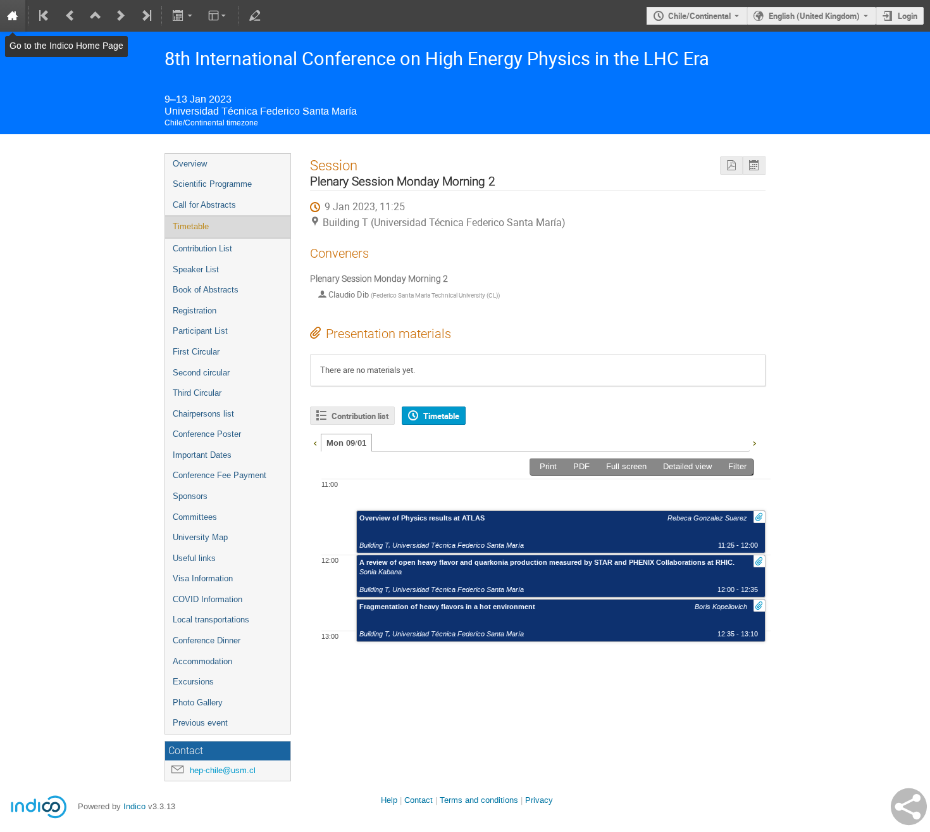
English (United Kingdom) (814, 16)
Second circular (201, 372)
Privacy (539, 800)
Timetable (191, 226)
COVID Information (207, 599)
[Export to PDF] (731, 165)
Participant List (200, 331)
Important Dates (202, 455)
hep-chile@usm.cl (223, 770)
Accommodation (202, 661)
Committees (195, 517)
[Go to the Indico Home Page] (12, 16)
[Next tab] (754, 442)
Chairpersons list (203, 414)
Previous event (200, 723)
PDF (581, 466)
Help (389, 800)
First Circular (196, 351)
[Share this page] (909, 807)
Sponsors (190, 496)
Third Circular (197, 393)
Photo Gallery (198, 702)
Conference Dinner (206, 640)
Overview (190, 163)
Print (548, 466)
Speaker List (196, 269)
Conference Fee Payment (219, 475)
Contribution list (360, 416)
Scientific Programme (212, 184)
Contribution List (202, 248)
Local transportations (211, 619)
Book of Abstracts (206, 289)
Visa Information (203, 578)
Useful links (194, 558)
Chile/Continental (699, 16)
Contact (418, 800)
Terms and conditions (479, 800)
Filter (737, 466)
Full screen (626, 466)
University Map (200, 537)
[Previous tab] (315, 442)
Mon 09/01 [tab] (346, 443)
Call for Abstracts (204, 205)
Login (907, 16)
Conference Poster (207, 434)
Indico (134, 806)
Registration (194, 310)
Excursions (193, 681)
